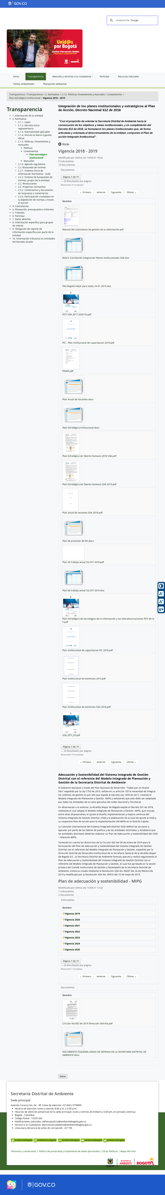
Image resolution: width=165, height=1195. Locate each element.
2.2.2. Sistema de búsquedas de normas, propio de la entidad (35, 179)
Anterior (101, 192)
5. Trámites (18, 212)
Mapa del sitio (128, 1151)
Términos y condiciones (23, 1151)
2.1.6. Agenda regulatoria (31, 164)
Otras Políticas (110, 1151)
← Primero (85, 192)
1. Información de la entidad (27, 115)
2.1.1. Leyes (24, 122)
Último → (132, 192)
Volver (63, 1076)
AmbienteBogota (24, 1140)
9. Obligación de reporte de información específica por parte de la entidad (32, 232)
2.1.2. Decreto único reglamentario (28, 127)
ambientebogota (116, 1140)
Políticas (28, 147)
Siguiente (116, 192)
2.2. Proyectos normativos (32, 186)
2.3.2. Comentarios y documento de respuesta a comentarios (35, 191)
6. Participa (18, 215)
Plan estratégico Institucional (24, 97)
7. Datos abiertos (21, 219)
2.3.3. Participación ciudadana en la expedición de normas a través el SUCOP (36, 199)
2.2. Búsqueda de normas (32, 167)
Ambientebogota (71, 1140)
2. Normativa (52, 94)
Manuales (29, 160)
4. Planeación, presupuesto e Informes (33, 209)
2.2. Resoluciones (27, 183)
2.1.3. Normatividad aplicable (34, 131)
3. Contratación (20, 206)
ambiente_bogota (47, 1140)
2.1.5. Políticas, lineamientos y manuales (83, 94)
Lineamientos (114, 94)
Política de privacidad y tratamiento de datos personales (69, 1151)
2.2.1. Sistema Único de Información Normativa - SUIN (34, 172)
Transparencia (17, 94)
